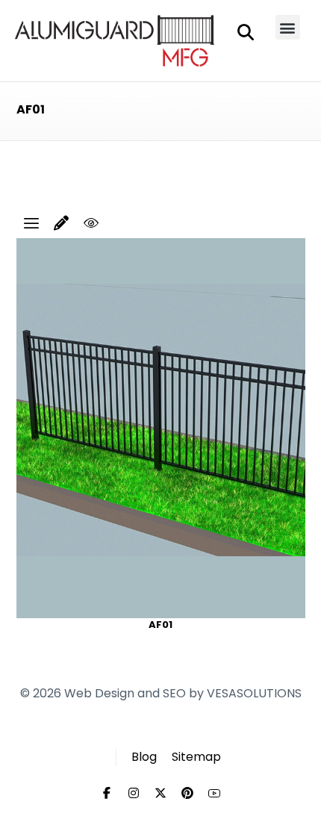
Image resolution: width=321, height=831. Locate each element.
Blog (144, 756)
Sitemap (196, 756)
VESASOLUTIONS (254, 693)
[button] (287, 27)
